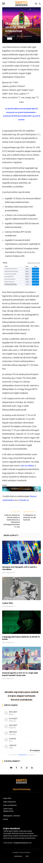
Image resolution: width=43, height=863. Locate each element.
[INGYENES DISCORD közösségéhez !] (21, 490)
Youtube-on (24, 500)
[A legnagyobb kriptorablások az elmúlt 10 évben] (21, 622)
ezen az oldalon (27, 465)
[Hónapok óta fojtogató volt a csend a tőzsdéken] (21, 552)
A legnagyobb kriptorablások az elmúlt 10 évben (21, 638)
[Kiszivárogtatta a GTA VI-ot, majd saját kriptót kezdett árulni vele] (21, 658)
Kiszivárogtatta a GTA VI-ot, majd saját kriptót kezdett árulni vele (20, 674)
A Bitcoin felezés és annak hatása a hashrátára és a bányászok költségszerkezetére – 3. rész (12, 521)
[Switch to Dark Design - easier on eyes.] (39, 4)
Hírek (9, 38)
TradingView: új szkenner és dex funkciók (29, 517)
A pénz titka (7, 603)
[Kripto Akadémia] (21, 3)
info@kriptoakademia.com (22, 843)
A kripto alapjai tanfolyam (21, 696)
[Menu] (3, 3)
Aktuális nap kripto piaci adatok (21, 692)
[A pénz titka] (21, 588)
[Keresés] (36, 3)
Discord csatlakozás (21, 699)
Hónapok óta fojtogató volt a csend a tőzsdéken (19, 568)
